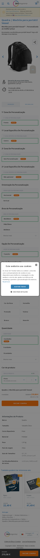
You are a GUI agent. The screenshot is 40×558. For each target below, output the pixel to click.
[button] (20, 292)
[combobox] (36, 265)
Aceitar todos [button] (20, 287)
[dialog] (20, 279)
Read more (6, 282)
